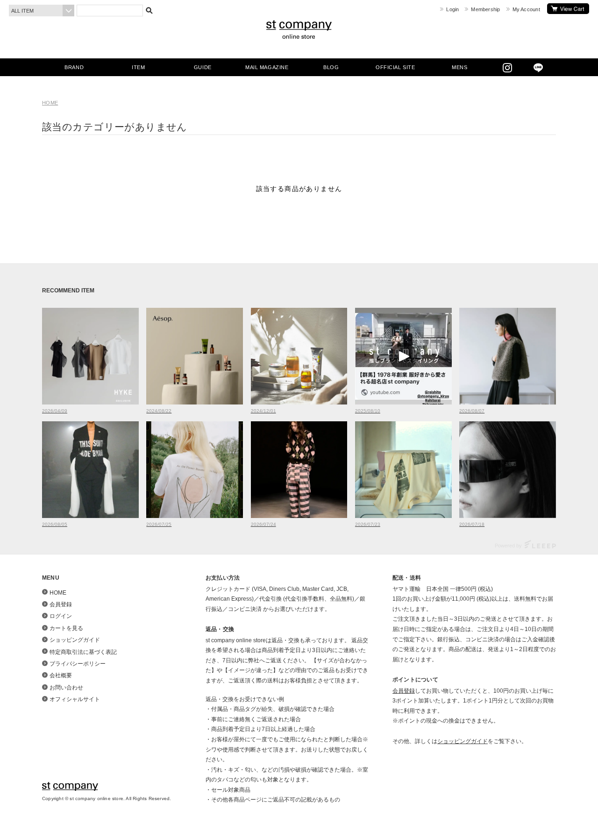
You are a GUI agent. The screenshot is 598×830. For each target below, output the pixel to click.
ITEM (138, 67)
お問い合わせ (66, 687)
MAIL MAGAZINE (266, 67)
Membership (485, 9)
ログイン (61, 616)
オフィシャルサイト (75, 699)
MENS (459, 67)
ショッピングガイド (75, 640)
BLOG (331, 67)
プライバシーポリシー (78, 663)
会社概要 (61, 675)
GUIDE (203, 67)
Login (452, 9)
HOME (50, 103)
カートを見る (568, 8)
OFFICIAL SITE (395, 67)
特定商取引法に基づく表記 (83, 652)
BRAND (74, 67)
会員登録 (61, 604)
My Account (526, 9)
